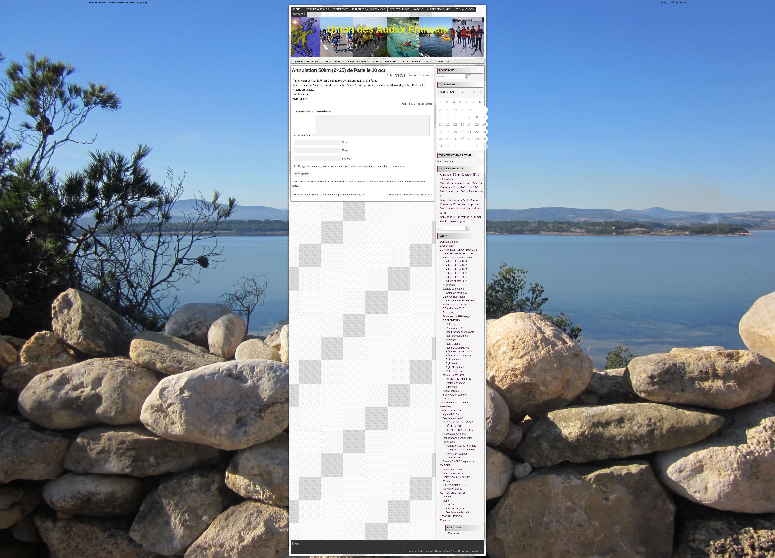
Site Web (346, 158)
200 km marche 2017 (454, 485)
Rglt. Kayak (452, 363)
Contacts (299, 14)
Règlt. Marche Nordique (459, 355)
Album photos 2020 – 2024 (458, 257)
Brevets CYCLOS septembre (458, 461)
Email (345, 150)
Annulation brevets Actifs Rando (459, 200)
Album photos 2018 (456, 265)
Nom (344, 142)
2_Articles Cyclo (333, 61)
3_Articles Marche (358, 61)
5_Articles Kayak (410, 61)
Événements (340, 9)
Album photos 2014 (456, 281)
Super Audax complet (454, 394)
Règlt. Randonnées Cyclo (460, 332)
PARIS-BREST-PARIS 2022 (458, 422)
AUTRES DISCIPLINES (438, 9)
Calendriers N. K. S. (454, 508)
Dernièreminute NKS (457, 512)
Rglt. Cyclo (452, 324)
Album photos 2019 (456, 261)
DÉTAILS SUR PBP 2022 (459, 430)
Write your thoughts (304, 135)
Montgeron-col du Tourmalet (461, 445)
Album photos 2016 (456, 273)
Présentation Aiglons (454, 434)
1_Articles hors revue (306, 61)
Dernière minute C (453, 418)
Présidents (449, 285)
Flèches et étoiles (452, 488)
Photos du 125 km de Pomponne (459, 204)
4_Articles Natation (384, 61)
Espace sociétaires (453, 288)
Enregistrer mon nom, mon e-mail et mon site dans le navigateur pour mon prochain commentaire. (351, 166)
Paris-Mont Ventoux (456, 453)
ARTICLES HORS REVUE (460, 300)
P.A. (387, 75)
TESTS (447, 398)
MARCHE (418, 9)
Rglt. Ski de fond (455, 367)
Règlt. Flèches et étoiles (459, 351)
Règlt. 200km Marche (457, 347)
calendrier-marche (453, 469)
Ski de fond (449, 504)
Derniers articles (317, 9)
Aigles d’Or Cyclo (452, 414)
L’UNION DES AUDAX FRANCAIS (368, 9)
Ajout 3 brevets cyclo (452, 221)
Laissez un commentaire (420, 75)
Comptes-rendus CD (457, 293)
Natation (447, 496)
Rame (446, 500)
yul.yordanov (475, 551)
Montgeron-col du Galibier (460, 449)
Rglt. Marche (453, 343)
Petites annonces (455, 383)
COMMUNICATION (453, 375)
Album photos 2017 (456, 269)
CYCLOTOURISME (399, 9)
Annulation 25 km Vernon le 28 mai (460, 216)
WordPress (450, 551)
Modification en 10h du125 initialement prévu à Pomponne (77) (329, 194)
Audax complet (451, 391)
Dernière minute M (453, 473)
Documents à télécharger (457, 316)
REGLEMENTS (451, 320)
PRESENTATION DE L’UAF (458, 253)
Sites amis (451, 387)
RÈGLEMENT (453, 426)
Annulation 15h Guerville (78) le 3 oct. (409, 194)
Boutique (448, 312)
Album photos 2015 (456, 277)
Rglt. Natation (453, 359)
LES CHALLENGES (464, 9)
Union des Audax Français (387, 29)
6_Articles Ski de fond (437, 61)
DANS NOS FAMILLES (458, 379)
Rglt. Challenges (455, 371)
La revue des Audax (454, 296)
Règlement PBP (455, 328)
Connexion (454, 533)
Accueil (297, 9)
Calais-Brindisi (454, 457)
